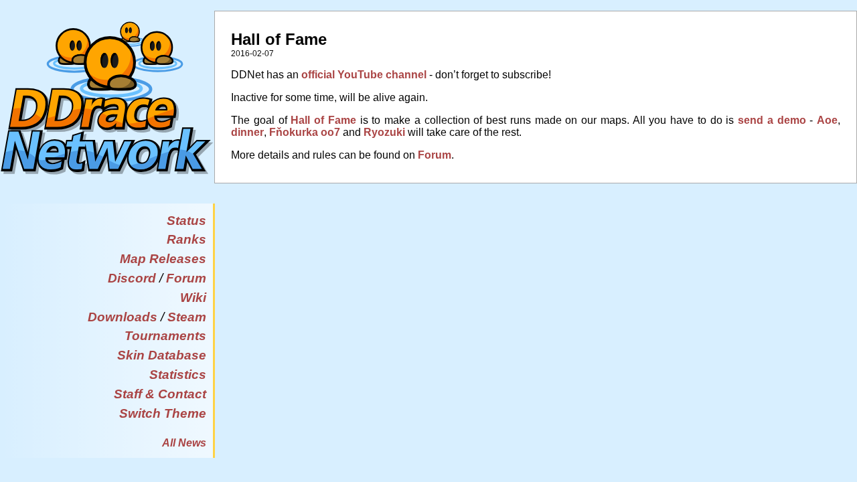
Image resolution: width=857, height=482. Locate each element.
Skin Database (161, 355)
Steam (186, 317)
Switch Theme (162, 413)
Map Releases (163, 259)
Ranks (186, 239)
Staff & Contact (160, 394)
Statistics (177, 375)
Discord (132, 278)
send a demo (772, 120)
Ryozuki (384, 132)
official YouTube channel (363, 74)
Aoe (827, 120)
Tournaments (165, 336)
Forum (186, 278)
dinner (247, 132)
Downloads (122, 317)
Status (186, 221)
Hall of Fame (323, 120)
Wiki (193, 298)
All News (184, 443)
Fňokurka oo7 (304, 132)
